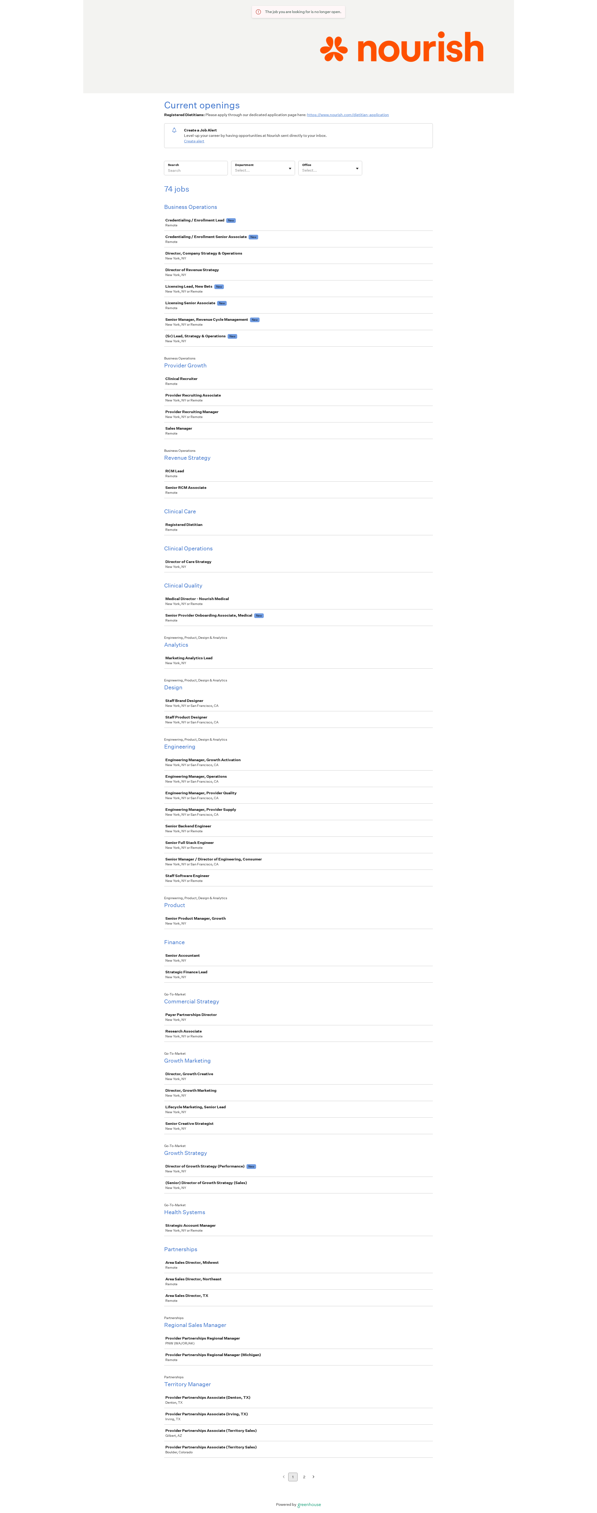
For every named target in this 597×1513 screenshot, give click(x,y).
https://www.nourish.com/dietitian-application (348, 115)
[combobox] (235, 170)
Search (173, 165)
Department (244, 165)
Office (306, 165)
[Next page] (313, 1477)
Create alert (194, 141)
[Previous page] (284, 1477)
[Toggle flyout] (290, 168)
